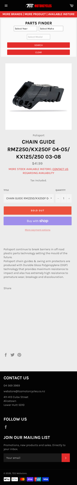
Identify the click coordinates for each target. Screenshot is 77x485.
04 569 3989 (12, 385)
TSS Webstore (19, 473)
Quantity (61, 190)
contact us (60, 169)
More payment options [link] (37, 229)
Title (6, 190)
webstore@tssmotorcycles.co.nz (24, 391)
